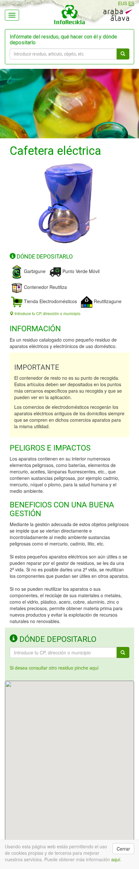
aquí (115, 859)
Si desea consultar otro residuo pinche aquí (54, 667)
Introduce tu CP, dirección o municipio (47, 313)
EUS (122, 3)
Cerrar (123, 848)
